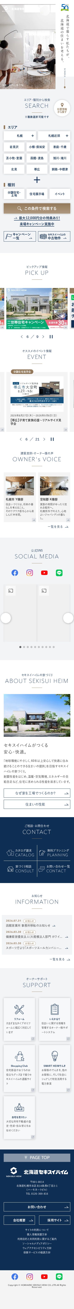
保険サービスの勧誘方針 (37, 1252)
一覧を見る (55, 526)
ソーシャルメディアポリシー (37, 1243)
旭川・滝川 (59, 158)
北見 (14, 169)
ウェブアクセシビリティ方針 (37, 1248)
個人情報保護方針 (37, 1234)
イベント (60, 193)
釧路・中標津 (60, 169)
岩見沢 (14, 146)
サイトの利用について (37, 1230)
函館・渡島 (37, 158)
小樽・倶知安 (37, 146)
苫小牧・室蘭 (14, 158)
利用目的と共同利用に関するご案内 (37, 1239)
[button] (22, 337)
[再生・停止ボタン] (51, 336)
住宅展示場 (37, 193)
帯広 (37, 169)
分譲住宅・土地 (14, 194)
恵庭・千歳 (59, 146)
